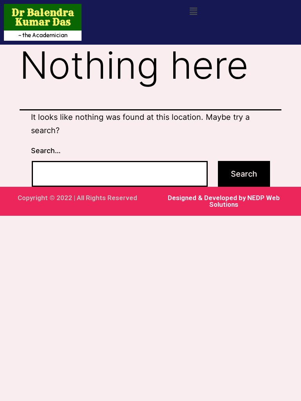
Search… (46, 150)
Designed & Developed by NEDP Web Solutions (224, 201)
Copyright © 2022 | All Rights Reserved (77, 198)
